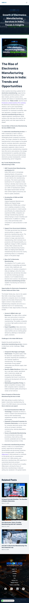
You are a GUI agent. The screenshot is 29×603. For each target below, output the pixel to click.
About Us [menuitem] (14, 569)
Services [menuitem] (14, 571)
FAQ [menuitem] (14, 578)
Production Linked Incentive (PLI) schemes (14, 102)
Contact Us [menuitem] (14, 580)
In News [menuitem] (14, 573)
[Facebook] (5, 589)
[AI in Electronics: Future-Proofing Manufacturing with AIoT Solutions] (14, 513)
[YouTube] (23, 589)
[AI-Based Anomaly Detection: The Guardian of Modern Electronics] (14, 490)
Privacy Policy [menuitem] (14, 582)
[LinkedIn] (17, 589)
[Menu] (26, 2)
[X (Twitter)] (11, 589)
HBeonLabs (5, 454)
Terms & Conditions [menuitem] (14, 584)
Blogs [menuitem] (14, 575)
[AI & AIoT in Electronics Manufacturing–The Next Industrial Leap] (14, 536)
